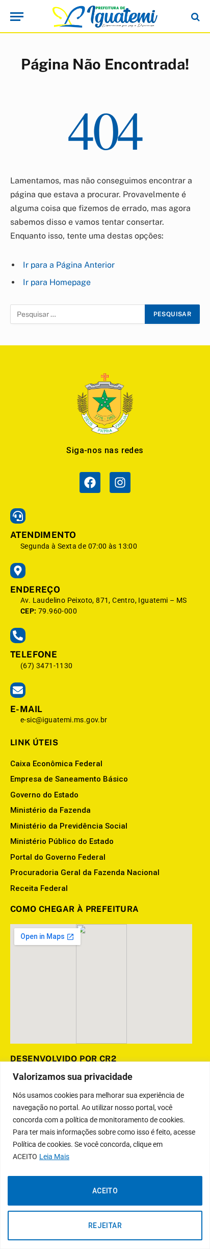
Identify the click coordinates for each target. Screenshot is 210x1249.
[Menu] (16, 16)
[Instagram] (120, 482)
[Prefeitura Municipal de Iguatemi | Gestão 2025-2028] (105, 16)
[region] (105, 1155)
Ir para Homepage (57, 282)
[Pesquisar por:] (78, 314)
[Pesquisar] (194, 16)
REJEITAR (105, 1225)
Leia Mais (54, 1156)
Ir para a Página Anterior (69, 265)
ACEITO (105, 1191)
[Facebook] (90, 482)
